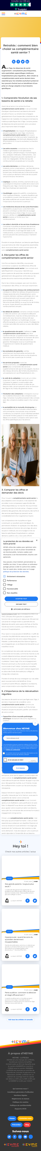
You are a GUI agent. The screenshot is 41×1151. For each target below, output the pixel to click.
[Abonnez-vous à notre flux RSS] (14, 61)
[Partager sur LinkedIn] (27, 61)
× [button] (36, 540)
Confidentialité (30, 761)
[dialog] (20, 575)
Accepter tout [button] (21, 599)
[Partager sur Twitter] (23, 61)
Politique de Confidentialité (13, 749)
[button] (2, 14)
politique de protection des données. (16, 572)
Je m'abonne (20, 768)
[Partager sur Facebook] (18, 61)
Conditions (35, 761)
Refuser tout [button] (21, 604)
